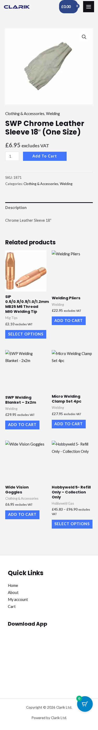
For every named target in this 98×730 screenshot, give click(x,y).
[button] (84, 37)
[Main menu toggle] (88, 6)
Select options (25, 334)
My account (18, 599)
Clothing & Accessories (24, 113)
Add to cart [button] (68, 320)
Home (13, 585)
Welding (53, 113)
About (13, 592)
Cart (12, 606)
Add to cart (44, 156)
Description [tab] (16, 207)
